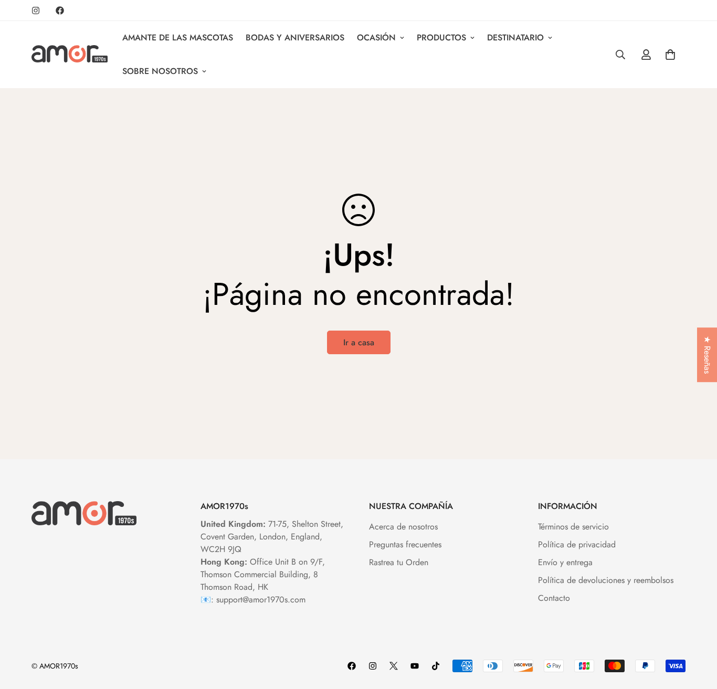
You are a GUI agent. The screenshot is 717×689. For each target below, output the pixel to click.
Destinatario (515, 37)
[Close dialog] (693, 474)
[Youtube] (414, 666)
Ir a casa (358, 342)
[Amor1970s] (69, 54)
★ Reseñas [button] (707, 355)
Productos (441, 37)
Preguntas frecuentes (405, 544)
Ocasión (376, 37)
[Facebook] (60, 10)
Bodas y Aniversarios (295, 37)
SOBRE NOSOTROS (160, 71)
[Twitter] (393, 666)
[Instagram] (35, 10)
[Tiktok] (435, 666)
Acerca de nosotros (403, 527)
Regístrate (588, 648)
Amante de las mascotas (177, 37)
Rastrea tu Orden (398, 562)
